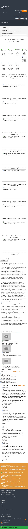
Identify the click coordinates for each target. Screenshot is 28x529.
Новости (3, 502)
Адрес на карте (5, 522)
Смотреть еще (4, 260)
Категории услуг (4, 22)
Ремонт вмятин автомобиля (7, 494)
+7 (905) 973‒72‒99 (19, 16)
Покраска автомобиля (6, 492)
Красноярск (17, 10)
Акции (2, 504)
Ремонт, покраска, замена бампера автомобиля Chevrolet (11, 32)
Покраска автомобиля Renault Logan (11, 367)
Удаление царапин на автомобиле (8, 496)
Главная (4, 27)
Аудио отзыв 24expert (10, 374)
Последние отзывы (10, 385)
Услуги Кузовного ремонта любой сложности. (14, 13)
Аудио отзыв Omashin (10, 382)
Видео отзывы (6, 332)
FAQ (2, 507)
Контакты (24, 10)
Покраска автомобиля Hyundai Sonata (11, 355)
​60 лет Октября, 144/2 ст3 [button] (21, 17)
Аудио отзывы (6, 371)
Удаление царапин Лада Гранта (10, 343)
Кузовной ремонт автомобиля (8, 490)
